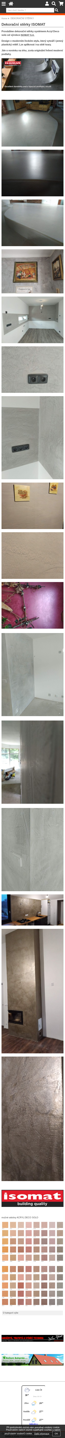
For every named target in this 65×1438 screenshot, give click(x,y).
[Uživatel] (47, 4)
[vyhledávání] (53, 4)
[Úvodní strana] (11, 4)
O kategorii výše (10, 1313)
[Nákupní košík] (61, 4)
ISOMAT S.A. (27, 35)
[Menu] (3, 4)
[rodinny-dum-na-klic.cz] (32, 1365)
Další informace (41, 1434)
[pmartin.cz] (32, 1341)
